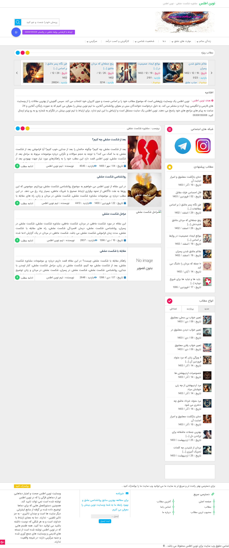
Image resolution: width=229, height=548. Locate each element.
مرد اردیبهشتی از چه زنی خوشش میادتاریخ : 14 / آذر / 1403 (188, 389)
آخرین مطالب (164, 501)
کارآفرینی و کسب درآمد (117, 41)
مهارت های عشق (182, 41)
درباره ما (166, 512)
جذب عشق (144, 83)
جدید (206, 308)
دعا (164, 41)
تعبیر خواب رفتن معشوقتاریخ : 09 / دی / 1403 (188, 347)
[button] (16, 32)
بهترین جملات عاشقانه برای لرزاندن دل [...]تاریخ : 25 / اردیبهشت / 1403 (185, 436)
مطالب (207, 507)
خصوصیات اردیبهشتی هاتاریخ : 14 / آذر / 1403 (187, 375)
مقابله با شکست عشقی (113, 251)
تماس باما (165, 507)
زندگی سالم (205, 41)
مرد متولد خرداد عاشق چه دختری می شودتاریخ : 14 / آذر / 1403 (187, 405)
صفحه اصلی (205, 501)
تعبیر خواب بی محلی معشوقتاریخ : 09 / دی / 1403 (185, 320)
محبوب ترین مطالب (201, 512)
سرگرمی (93, 41)
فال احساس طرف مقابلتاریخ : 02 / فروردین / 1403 (187, 195)
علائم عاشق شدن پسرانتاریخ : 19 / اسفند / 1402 (188, 253)
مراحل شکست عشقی (114, 214)
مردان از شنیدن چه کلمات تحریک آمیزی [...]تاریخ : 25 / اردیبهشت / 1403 (185, 452)
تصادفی (173, 308)
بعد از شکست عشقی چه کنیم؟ (109, 140)
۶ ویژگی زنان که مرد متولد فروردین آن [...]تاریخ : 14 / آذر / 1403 (187, 362)
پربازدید (190, 308)
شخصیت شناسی (145, 41)
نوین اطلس (207, 3)
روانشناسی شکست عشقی (111, 177)
